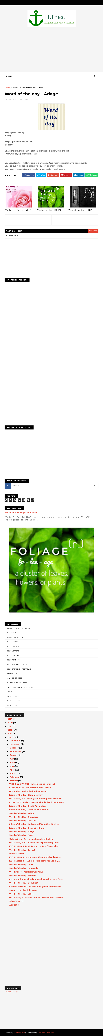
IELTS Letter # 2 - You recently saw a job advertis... (35, 857)
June (12, 762)
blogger (93, 231)
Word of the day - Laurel (21, 894)
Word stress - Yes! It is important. (26, 872)
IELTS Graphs (13, 646)
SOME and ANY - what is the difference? (30, 787)
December (15, 740)
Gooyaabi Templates (46, 1033)
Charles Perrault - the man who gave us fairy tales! (35, 886)
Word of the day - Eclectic (22, 875)
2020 (10, 722)
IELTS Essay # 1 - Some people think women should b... (37, 897)
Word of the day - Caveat (22, 850)
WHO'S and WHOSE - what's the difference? (32, 784)
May (12, 766)
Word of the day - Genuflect (23, 883)
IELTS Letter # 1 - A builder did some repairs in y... (34, 861)
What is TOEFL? (14, 705)
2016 (10, 737)
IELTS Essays (12, 642)
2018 (10, 730)
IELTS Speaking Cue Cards (18, 664)
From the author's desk (18, 628)
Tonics (10, 692)
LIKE (94, 485)
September (16, 751)
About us (14, 905)
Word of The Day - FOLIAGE (49, 210)
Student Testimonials (17, 683)
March (13, 773)
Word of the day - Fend (21, 835)
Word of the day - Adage (21, 813)
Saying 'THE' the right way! (23, 890)
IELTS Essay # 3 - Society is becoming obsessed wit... (36, 798)
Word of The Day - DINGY (80, 210)
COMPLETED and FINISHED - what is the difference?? (36, 802)
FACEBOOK (16, 486)
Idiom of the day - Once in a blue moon (29, 809)
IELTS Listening (13, 655)
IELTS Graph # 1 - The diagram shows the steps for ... (36, 879)
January (14, 781)
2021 (10, 719)
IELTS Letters (13, 651)
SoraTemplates (19, 1033)
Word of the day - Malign (21, 831)
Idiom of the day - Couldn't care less (27, 806)
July (12, 759)
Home (9, 76)
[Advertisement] (51, 50)
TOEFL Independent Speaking (20, 687)
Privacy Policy (11, 992)
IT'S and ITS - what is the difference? (28, 791)
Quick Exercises (14, 678)
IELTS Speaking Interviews (19, 669)
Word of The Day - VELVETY (18, 210)
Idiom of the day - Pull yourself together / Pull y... (34, 824)
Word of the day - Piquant (22, 820)
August (14, 755)
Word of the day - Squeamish (24, 868)
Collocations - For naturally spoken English (31, 839)
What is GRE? (13, 696)
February (14, 777)
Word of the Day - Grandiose (23, 817)
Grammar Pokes (15, 637)
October (14, 748)
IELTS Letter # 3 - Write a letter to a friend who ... (34, 846)
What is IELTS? (13, 701)
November (15, 744)
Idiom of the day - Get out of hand (26, 828)
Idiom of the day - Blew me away (26, 795)
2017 (10, 733)
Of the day (16, 88)
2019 (10, 726)
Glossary (11, 633)
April (12, 770)
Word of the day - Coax (21, 864)
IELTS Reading (13, 660)
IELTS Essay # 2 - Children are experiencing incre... (35, 842)
